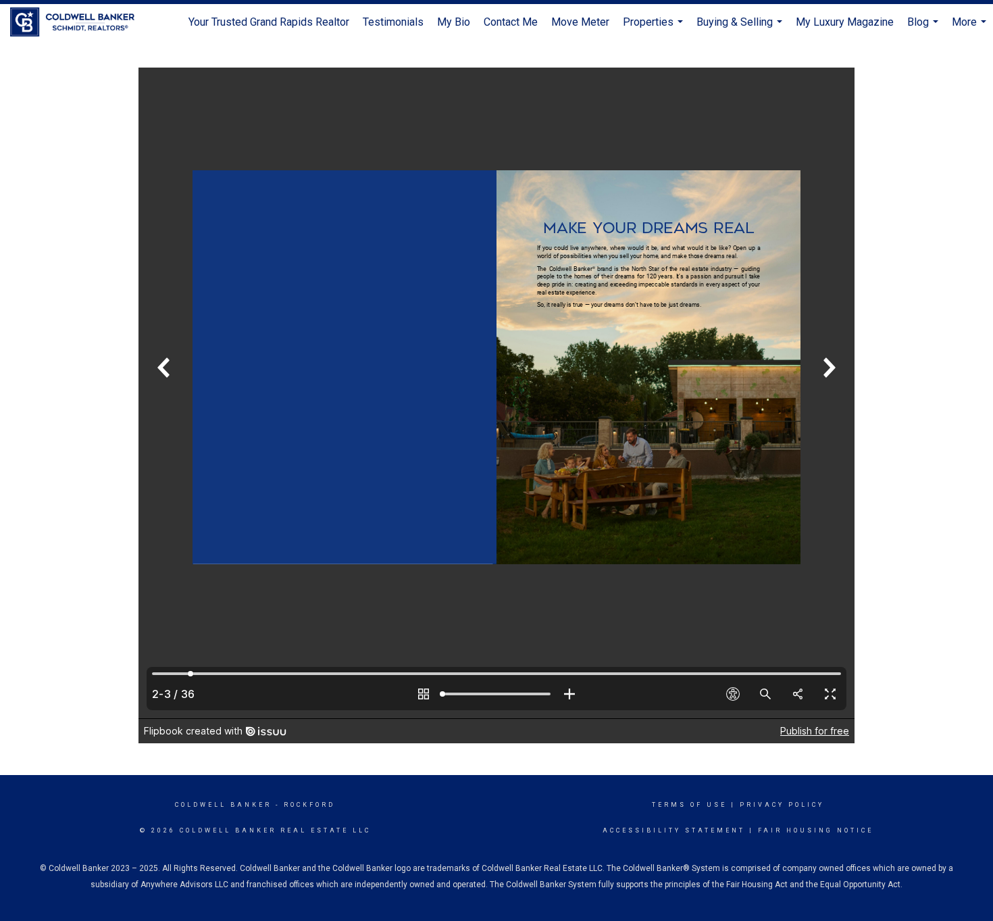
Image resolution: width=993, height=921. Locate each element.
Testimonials (393, 22)
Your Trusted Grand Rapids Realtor (268, 22)
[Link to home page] (79, 22)
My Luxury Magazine (845, 22)
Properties (654, 28)
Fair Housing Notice (815, 830)
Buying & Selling (741, 28)
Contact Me (511, 22)
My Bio (453, 22)
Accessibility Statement (674, 830)
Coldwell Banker (223, 804)
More (971, 28)
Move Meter (580, 22)
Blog (924, 28)
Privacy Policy (782, 804)
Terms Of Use (689, 804)
